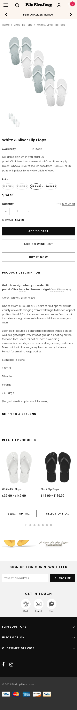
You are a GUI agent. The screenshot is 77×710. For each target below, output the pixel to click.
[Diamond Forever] (38, 544)
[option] (38, 14)
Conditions (57, 289)
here (22, 289)
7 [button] (51, 525)
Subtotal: (7, 220)
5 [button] (43, 525)
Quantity (8, 204)
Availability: (9, 149)
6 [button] (47, 525)
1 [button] (26, 525)
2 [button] (30, 525)
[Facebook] (3, 664)
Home (5, 25)
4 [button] (39, 525)
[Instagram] (11, 664)
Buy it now (38, 257)
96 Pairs (51, 186)
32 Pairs (22, 186)
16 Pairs (8, 186)
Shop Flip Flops (23, 25)
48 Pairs (36, 186)
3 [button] (34, 525)
